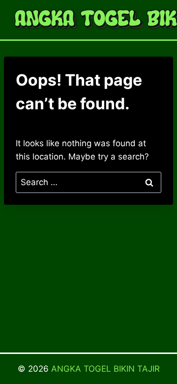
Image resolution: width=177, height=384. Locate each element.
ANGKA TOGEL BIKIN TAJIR (105, 369)
